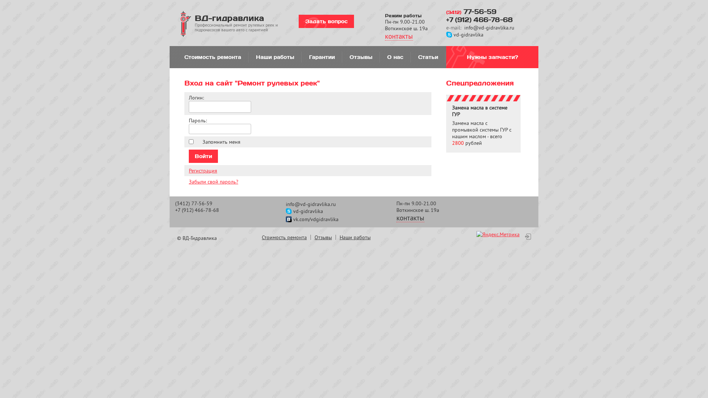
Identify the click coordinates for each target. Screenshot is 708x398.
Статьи (428, 57)
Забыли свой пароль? (213, 181)
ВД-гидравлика (229, 17)
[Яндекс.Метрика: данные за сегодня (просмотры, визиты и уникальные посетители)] (498, 234)
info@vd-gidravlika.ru (489, 27)
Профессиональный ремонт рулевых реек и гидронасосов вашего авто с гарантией (236, 27)
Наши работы (275, 57)
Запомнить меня (221, 142)
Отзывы (361, 57)
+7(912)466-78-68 (479, 19)
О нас (395, 57)
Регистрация (203, 170)
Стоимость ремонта (212, 57)
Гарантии (322, 57)
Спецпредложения (480, 83)
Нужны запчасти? (492, 57)
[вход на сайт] (528, 237)
